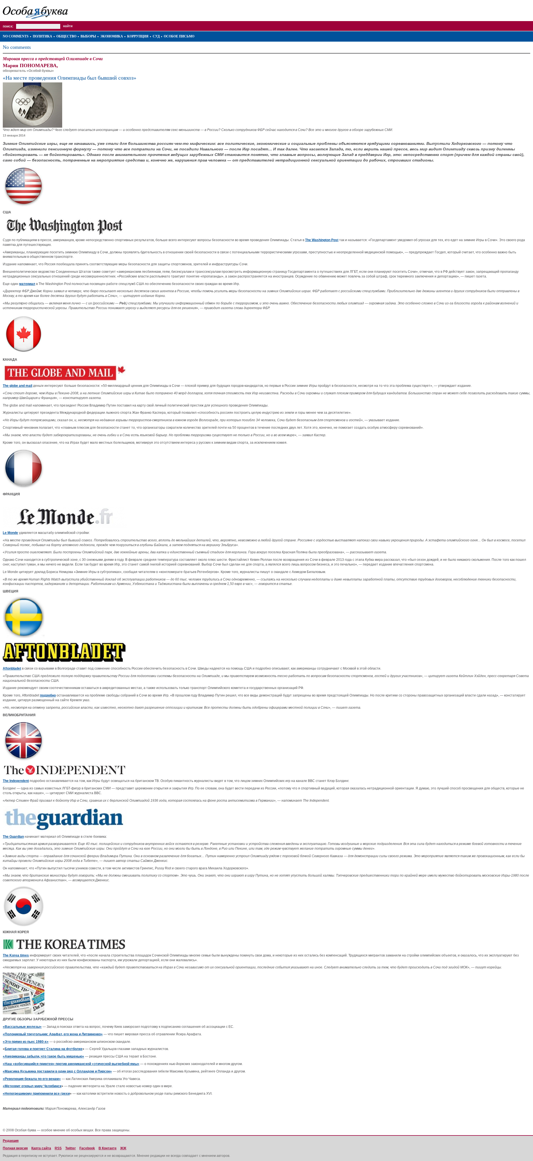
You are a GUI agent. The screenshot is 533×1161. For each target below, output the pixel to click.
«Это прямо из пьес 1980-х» (26, 1042)
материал (27, 284)
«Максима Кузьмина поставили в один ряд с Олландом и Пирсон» (57, 1071)
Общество (66, 36)
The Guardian (13, 837)
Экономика (111, 36)
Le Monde (10, 533)
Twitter (70, 1148)
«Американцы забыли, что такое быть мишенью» (43, 1056)
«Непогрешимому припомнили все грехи (36, 1094)
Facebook (87, 1148)
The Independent (16, 781)
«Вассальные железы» (22, 1027)
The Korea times (16, 955)
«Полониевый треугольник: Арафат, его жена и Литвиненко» (53, 1034)
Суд (156, 36)
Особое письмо (179, 36)
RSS (58, 1148)
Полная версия (15, 1148)
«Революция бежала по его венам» (32, 1079)
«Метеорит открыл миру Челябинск (32, 1086)
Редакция (11, 1141)
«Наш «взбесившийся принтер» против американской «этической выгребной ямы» (71, 1064)
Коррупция (138, 36)
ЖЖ (123, 1148)
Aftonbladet (12, 668)
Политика (42, 36)
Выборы (88, 36)
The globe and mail (17, 386)
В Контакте (108, 1148)
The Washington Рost (321, 240)
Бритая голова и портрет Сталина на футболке (43, 1049)
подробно (48, 695)
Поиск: (8, 26)
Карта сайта (41, 1148)
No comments (16, 36)
